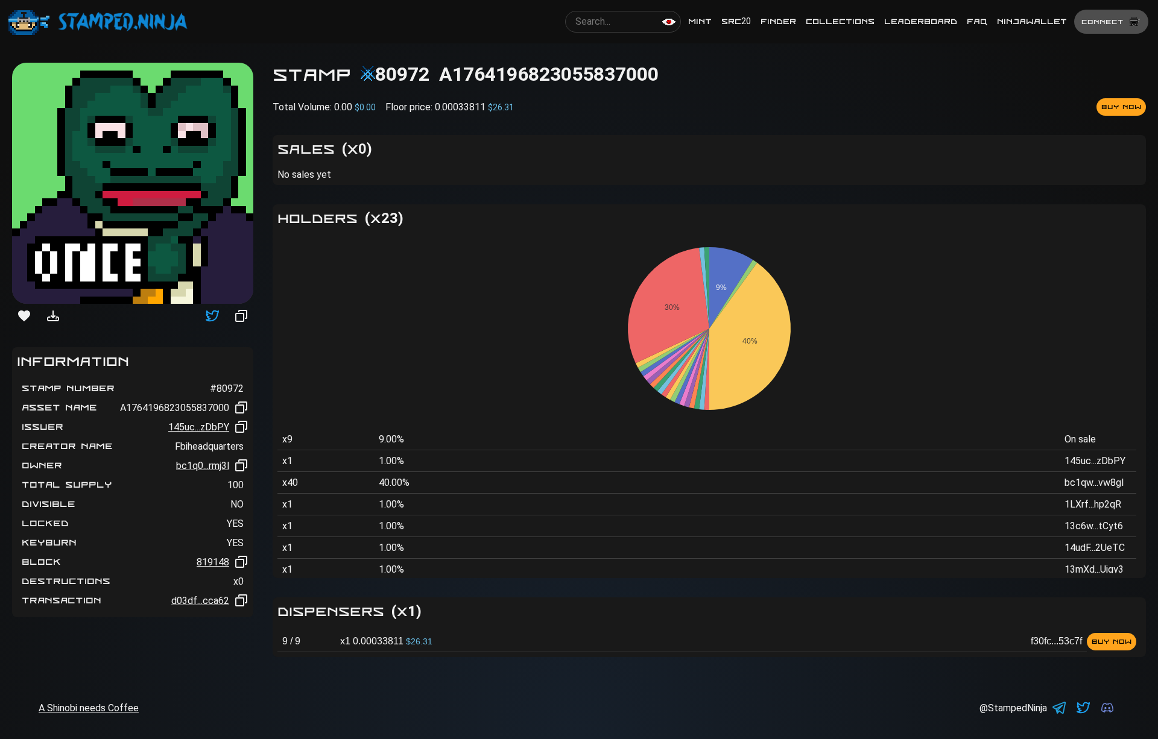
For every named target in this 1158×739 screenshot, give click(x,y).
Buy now (1121, 106)
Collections (840, 21)
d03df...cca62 (200, 600)
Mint (700, 21)
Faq (977, 21)
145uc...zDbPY (198, 427)
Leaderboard (920, 21)
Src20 (736, 21)
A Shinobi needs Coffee (89, 708)
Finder (778, 21)
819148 (213, 562)
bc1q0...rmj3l (202, 465)
